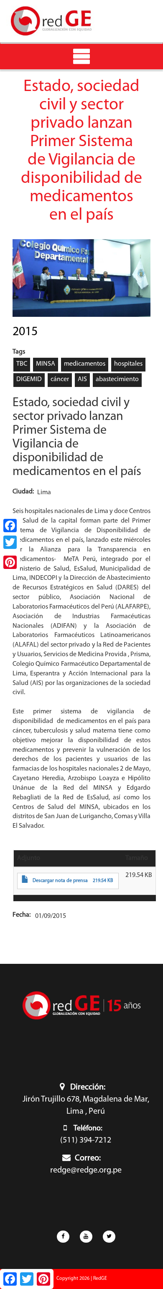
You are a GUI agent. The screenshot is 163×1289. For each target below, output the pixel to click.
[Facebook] (10, 525)
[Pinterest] (10, 562)
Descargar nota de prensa (60, 880)
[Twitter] (10, 542)
